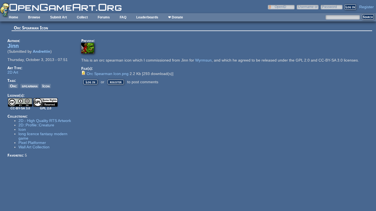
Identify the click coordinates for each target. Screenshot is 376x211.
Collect (82, 17)
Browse (34, 17)
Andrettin (41, 51)
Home (13, 17)
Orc (13, 86)
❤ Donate (175, 17)
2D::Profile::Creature (36, 125)
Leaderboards (147, 17)
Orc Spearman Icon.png (108, 73)
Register (366, 7)
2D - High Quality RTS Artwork (44, 120)
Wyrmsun (203, 60)
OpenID (280, 7)
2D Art (12, 72)
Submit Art (58, 17)
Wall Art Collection (34, 147)
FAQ (123, 17)
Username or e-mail (308, 7)
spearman (29, 86)
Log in (90, 82)
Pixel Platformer (32, 142)
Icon (46, 86)
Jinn (13, 46)
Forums (104, 17)
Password (329, 7)
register (116, 82)
